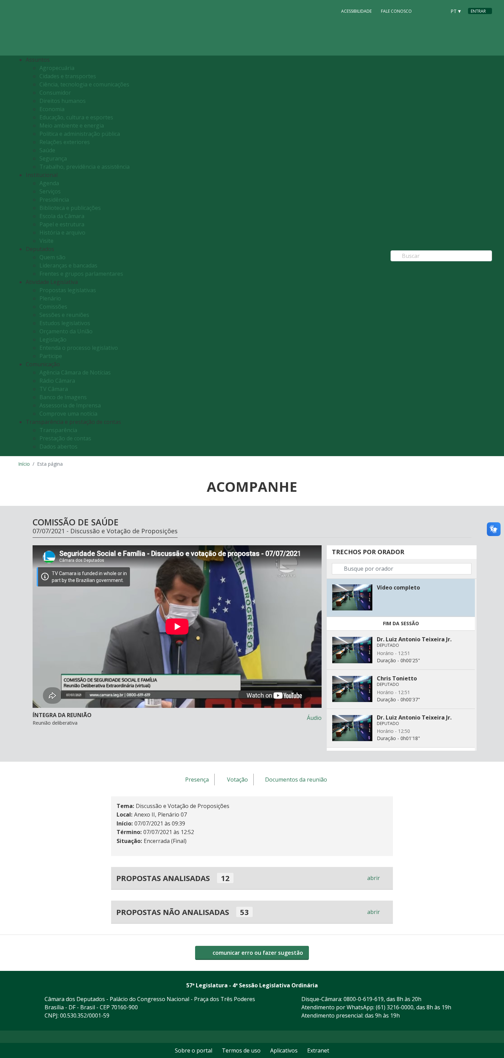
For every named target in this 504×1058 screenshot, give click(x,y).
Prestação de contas (65, 438)
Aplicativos (284, 1050)
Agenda (49, 183)
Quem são (52, 257)
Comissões (53, 306)
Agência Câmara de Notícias (75, 372)
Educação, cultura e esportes (76, 117)
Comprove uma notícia (68, 413)
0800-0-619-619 (364, 999)
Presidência (54, 199)
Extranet (318, 1050)
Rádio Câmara (57, 380)
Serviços (50, 191)
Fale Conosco (396, 11)
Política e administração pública (79, 134)
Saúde (47, 150)
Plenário (50, 298)
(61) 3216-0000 (394, 1007)
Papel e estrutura (61, 224)
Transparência (58, 430)
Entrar (478, 11)
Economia (51, 109)
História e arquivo (62, 232)
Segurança (53, 158)
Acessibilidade (356, 11)
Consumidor (55, 92)
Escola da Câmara (61, 216)
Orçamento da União (66, 331)
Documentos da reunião (296, 780)
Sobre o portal (193, 1050)
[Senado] (438, 10)
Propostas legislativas (67, 290)
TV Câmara (53, 389)
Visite (46, 241)
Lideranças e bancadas (68, 265)
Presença (197, 780)
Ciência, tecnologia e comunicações (84, 84)
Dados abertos (58, 446)
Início (24, 464)
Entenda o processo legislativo (78, 348)
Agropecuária (56, 68)
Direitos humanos (62, 101)
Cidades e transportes (67, 76)
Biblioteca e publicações (70, 208)
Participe (50, 356)
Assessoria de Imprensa (70, 405)
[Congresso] (425, 10)
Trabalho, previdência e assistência (84, 166)
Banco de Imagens (63, 397)
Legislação (53, 339)
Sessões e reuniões (64, 315)
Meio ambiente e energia (71, 125)
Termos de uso (241, 1050)
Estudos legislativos (64, 323)
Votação (237, 780)
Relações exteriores (64, 142)
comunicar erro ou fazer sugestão (257, 952)
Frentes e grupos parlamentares (81, 273)
